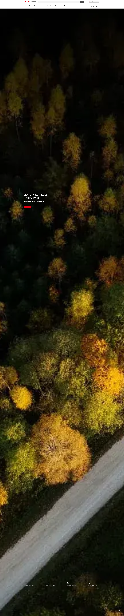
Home (26, 5)
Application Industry (48, 5)
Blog (62, 5)
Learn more (27, 207)
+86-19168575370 (32, 2)
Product (40, 5)
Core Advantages (33, 5)
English (91, 1)
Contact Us (66, 5)
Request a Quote (94, 6)
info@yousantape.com (32, 1)
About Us (57, 5)
